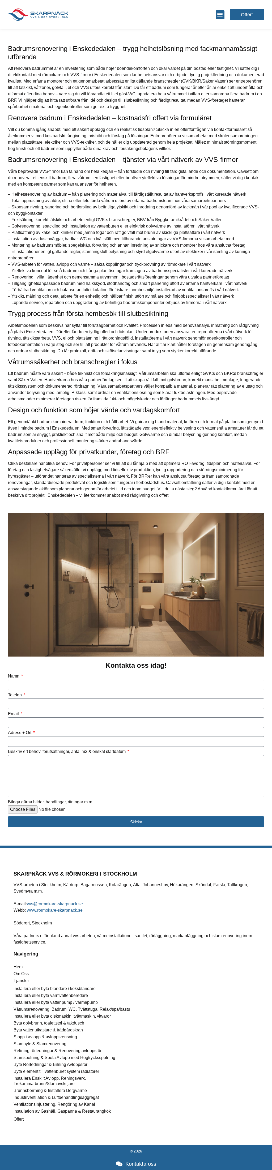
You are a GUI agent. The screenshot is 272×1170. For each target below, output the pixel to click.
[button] (220, 14)
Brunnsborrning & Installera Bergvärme (50, 1090)
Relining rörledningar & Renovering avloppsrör (57, 1050)
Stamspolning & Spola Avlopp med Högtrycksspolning (64, 1057)
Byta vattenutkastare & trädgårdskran (48, 1030)
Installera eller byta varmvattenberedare (51, 995)
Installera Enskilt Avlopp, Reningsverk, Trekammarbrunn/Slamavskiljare (50, 1081)
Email (14, 714)
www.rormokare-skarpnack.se (55, 910)
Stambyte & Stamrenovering (40, 1044)
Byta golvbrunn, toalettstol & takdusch (49, 1023)
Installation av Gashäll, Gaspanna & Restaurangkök (62, 1111)
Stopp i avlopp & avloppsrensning (45, 1037)
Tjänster (21, 980)
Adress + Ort (20, 733)
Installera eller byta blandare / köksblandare (55, 988)
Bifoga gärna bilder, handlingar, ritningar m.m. (50, 802)
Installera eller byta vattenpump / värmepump (56, 1002)
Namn (14, 676)
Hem (18, 967)
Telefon (15, 695)
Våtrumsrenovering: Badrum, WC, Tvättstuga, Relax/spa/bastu (72, 1009)
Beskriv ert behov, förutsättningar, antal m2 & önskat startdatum (67, 751)
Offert (19, 1119)
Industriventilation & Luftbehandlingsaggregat (56, 1097)
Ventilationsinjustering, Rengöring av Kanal (54, 1104)
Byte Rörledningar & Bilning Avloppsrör (50, 1064)
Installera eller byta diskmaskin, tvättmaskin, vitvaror (62, 1016)
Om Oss (21, 973)
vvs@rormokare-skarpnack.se (55, 904)
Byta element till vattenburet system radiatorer (56, 1071)
